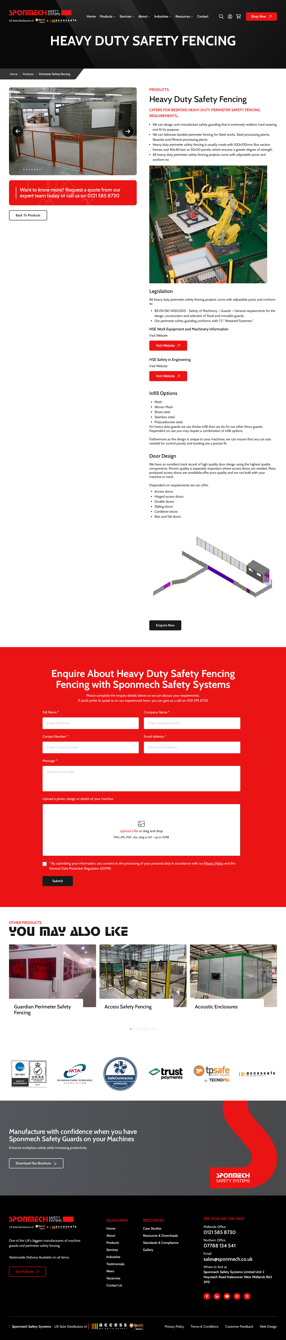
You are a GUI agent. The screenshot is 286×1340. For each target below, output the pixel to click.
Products (106, 16)
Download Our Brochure (33, 1163)
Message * (50, 761)
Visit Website (165, 345)
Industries (161, 16)
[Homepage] (45, 1227)
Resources (182, 16)
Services (125, 16)
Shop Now (258, 16)
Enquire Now (165, 625)
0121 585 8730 (103, 196)
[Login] (230, 16)
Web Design (268, 1327)
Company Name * (157, 712)
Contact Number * (55, 736)
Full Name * (51, 712)
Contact (202, 16)
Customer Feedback (239, 1327)
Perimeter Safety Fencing (54, 74)
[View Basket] (238, 16)
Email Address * (155, 736)
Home (91, 16)
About (142, 16)
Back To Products (28, 215)
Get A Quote (24, 1272)
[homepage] (42, 16)
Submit (57, 881)
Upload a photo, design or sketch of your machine (78, 799)
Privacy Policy (213, 863)
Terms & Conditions (205, 1327)
